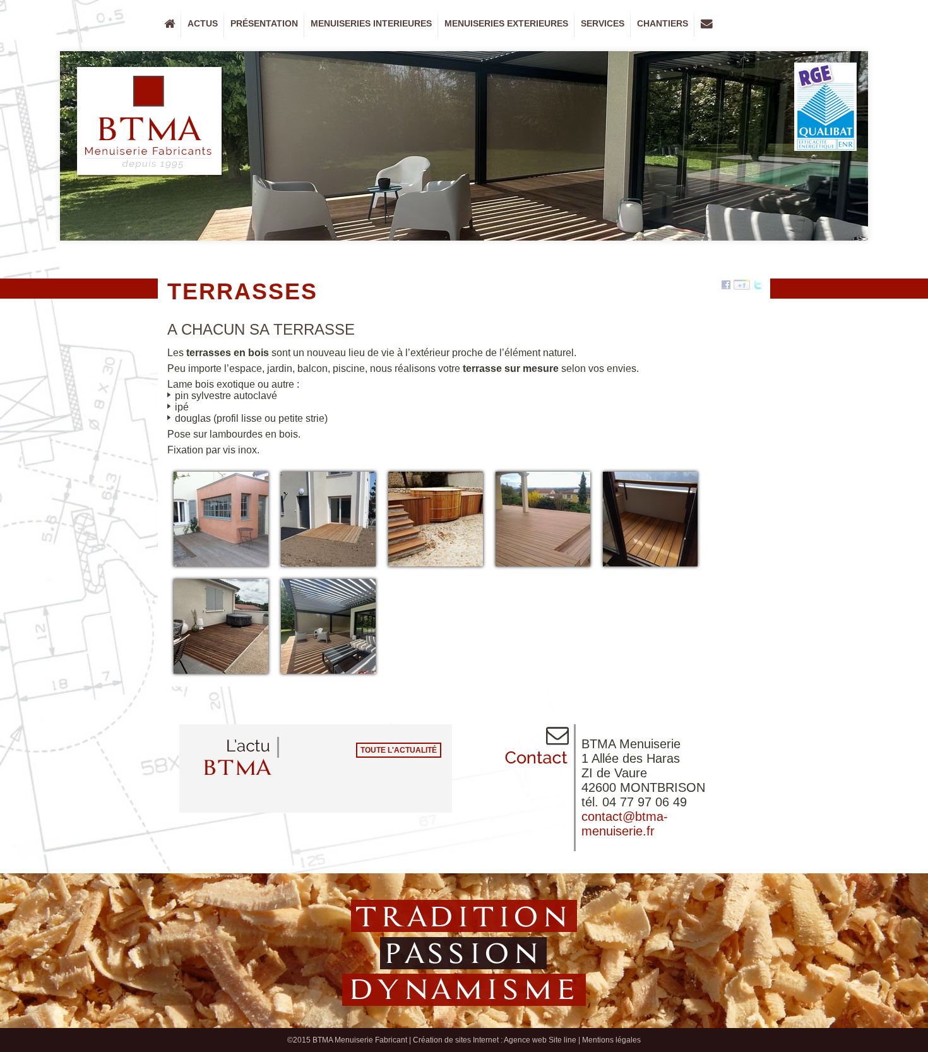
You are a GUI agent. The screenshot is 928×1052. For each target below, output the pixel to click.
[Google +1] (742, 285)
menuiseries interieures (368, 26)
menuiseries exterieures (503, 26)
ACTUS (202, 23)
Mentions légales (611, 1040)
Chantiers (659, 26)
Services (602, 23)
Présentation (261, 26)
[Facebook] (726, 285)
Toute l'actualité (398, 750)
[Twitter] (758, 285)
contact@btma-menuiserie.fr (624, 824)
